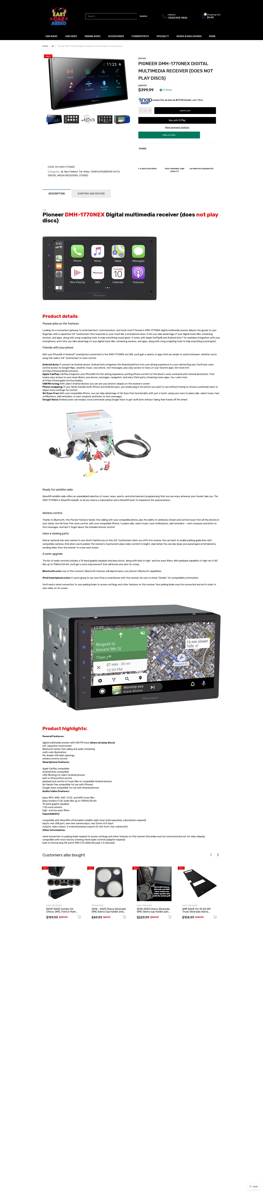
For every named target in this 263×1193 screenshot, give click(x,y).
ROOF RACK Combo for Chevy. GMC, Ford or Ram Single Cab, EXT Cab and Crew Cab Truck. (61, 913)
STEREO (83, 175)
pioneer (142, 58)
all (61, 171)
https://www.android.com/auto (61, 371)
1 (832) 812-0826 (177, 17)
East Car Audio (54, 905)
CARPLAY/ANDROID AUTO (105, 171)
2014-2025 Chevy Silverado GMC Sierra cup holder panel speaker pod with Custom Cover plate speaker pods (153, 913)
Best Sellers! (71, 171)
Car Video (83, 171)
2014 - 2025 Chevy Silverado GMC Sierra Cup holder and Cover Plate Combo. (109, 911)
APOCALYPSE (98, 905)
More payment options (177, 127)
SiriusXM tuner (127, 500)
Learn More (197, 100)
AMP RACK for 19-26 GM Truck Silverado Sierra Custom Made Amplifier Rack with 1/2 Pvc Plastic (199, 913)
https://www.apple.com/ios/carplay (63, 380)
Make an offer (169, 136)
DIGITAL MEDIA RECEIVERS (63, 175)
